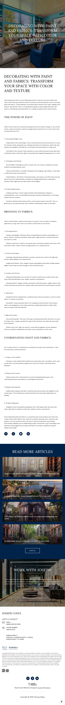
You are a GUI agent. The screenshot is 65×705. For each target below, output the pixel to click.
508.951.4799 (10, 629)
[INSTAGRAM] (28, 678)
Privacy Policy (40, 697)
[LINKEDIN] (37, 678)
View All (32, 550)
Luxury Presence (44, 688)
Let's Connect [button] (32, 595)
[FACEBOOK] (32, 678)
